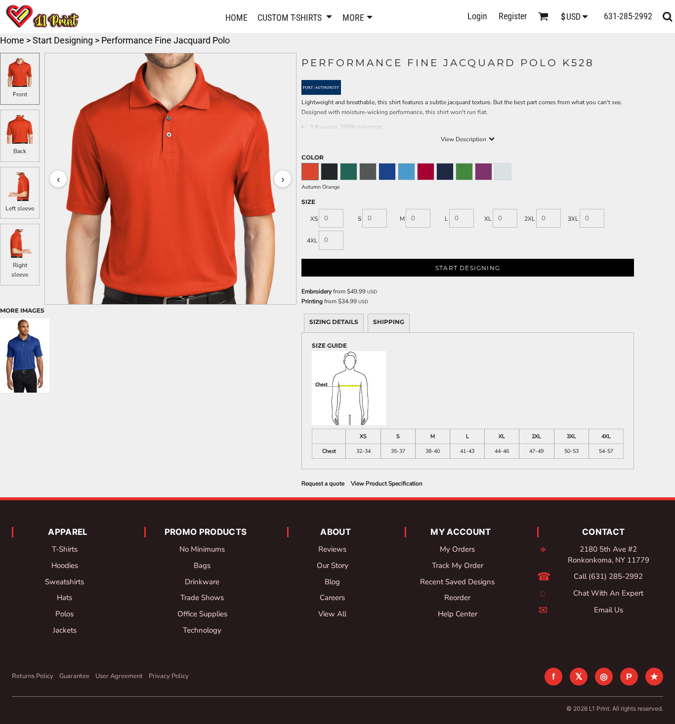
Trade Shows (202, 598)
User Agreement (119, 676)
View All (332, 614)
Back (19, 151)
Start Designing (63, 40)
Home (12, 40)
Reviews (332, 549)
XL (488, 219)
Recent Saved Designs (457, 582)
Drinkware (202, 582)
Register (513, 16)
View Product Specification (386, 483)
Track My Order (457, 565)
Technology (202, 630)
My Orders (457, 549)
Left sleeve (19, 208)
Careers (332, 598)
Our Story (332, 565)
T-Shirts (65, 549)
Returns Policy (32, 676)
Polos (64, 614)
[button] (295, 16)
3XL (573, 219)
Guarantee (74, 676)
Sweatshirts (64, 582)
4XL (312, 240)
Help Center (457, 614)
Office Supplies (202, 614)
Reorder (457, 598)
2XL (529, 219)
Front (20, 94)
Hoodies (64, 565)
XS (314, 219)
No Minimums (202, 549)
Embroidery (316, 291)
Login (477, 16)
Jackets (65, 630)
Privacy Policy (169, 676)
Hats (64, 598)
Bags (202, 565)
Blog (332, 582)
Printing (312, 301)
